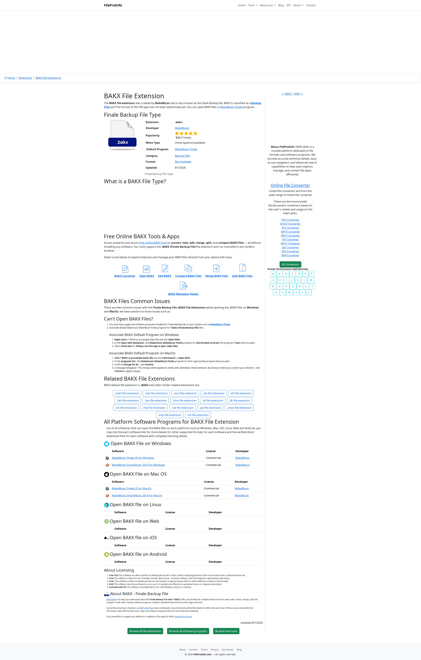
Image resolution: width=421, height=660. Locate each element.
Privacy (215, 649)
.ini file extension (212, 400)
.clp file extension (213, 393)
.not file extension (182, 408)
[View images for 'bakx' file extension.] (122, 135)
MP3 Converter (290, 235)
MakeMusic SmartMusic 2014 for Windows (138, 465)
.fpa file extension (156, 400)
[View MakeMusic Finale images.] (107, 458)
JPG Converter (290, 228)
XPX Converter (290, 251)
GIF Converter (290, 247)
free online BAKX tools (153, 243)
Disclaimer (228, 649)
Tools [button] (251, 5)
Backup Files (182, 156)
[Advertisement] (210, 49)
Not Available (183, 162)
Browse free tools (226, 631)
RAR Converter (290, 255)
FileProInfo (113, 5)
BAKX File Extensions (48, 78)
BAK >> (299, 94)
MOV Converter (290, 243)
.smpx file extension (239, 408)
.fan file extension (128, 400)
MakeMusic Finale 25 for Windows (133, 458)
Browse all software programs (188, 631)
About (182, 649)
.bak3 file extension (127, 393)
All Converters (290, 264)
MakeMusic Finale (231, 107)
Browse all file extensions (145, 631)
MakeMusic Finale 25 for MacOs (131, 488)
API (288, 5)
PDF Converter (290, 220)
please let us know (183, 616)
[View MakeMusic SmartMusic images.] (107, 465)
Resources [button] (267, 5)
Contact (311, 5)
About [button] (297, 5)
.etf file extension (241, 393)
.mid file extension (154, 408)
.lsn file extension (126, 408)
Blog (281, 5)
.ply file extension (210, 408)
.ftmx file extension (184, 400)
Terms (204, 649)
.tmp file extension (169, 415)
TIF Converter (290, 239)
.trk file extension (198, 415)
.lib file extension (239, 400)
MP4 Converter (290, 232)
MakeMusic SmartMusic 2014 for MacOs (137, 495)
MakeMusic (182, 128)
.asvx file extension (185, 393)
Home (242, 5)
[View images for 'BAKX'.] (107, 593)
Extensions (25, 78)
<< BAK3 (287, 94)
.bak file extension (156, 393)
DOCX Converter (290, 224)
